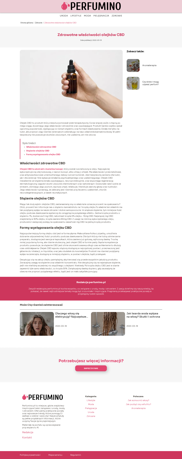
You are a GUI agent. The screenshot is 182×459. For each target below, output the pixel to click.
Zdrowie (117, 15)
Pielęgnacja (101, 15)
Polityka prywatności (30, 455)
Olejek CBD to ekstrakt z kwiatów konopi (41, 169)
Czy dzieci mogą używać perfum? (150, 83)
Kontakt (27, 437)
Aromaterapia (149, 65)
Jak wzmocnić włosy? (138, 400)
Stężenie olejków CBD (37, 150)
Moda (87, 15)
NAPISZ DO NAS (91, 368)
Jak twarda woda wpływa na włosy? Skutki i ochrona (143, 315)
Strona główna (26, 23)
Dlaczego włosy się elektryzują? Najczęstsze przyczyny (70, 315)
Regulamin (75, 455)
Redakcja (27, 432)
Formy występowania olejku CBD (43, 154)
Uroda (64, 15)
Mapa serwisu (55, 455)
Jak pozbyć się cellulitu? (138, 404)
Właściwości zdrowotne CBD (41, 147)
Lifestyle (75, 15)
